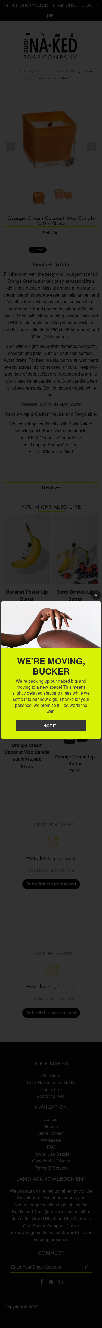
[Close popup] (96, 595)
